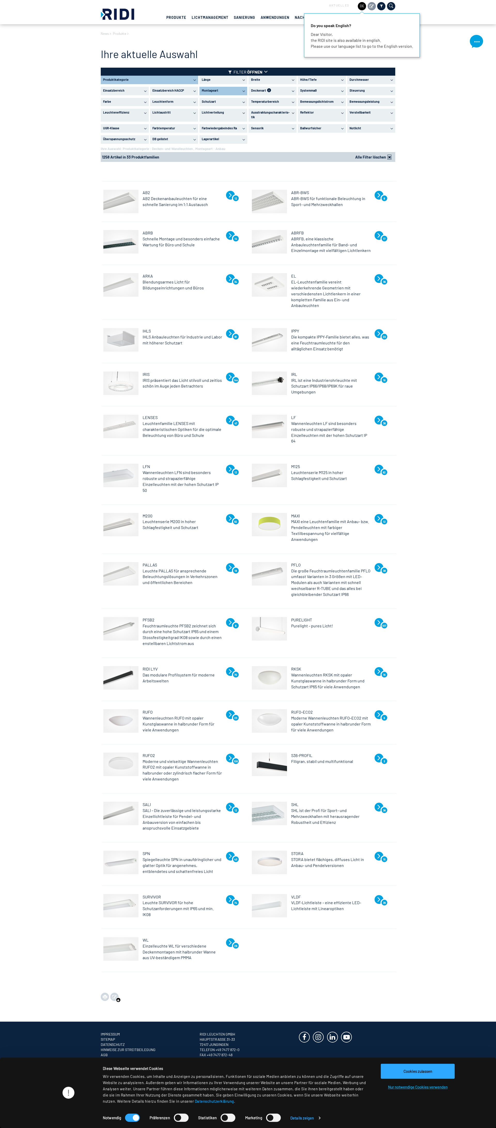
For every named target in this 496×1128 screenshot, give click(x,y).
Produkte (176, 17)
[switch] (181, 1118)
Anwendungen (275, 17)
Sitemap (108, 1039)
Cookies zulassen (418, 1071)
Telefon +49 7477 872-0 (219, 1049)
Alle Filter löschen (370, 157)
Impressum (110, 1034)
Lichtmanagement (210, 17)
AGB (104, 1055)
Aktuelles (339, 5)
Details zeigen (302, 1118)
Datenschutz (113, 1044)
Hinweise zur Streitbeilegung (128, 1049)
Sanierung (244, 17)
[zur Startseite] (117, 13)
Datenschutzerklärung (214, 1101)
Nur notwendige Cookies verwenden (418, 1087)
